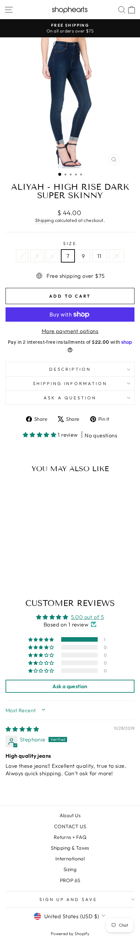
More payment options (70, 331)
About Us (70, 815)
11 (99, 255)
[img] (22, 729)
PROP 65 (70, 880)
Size (70, 243)
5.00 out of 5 (87, 616)
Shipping (44, 220)
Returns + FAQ (70, 837)
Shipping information (70, 383)
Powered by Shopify (70, 933)
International (70, 858)
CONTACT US (70, 826)
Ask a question (70, 397)
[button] (40, 434)
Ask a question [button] (70, 686)
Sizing (70, 869)
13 (116, 255)
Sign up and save (68, 899)
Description (70, 369)
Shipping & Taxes (70, 848)
